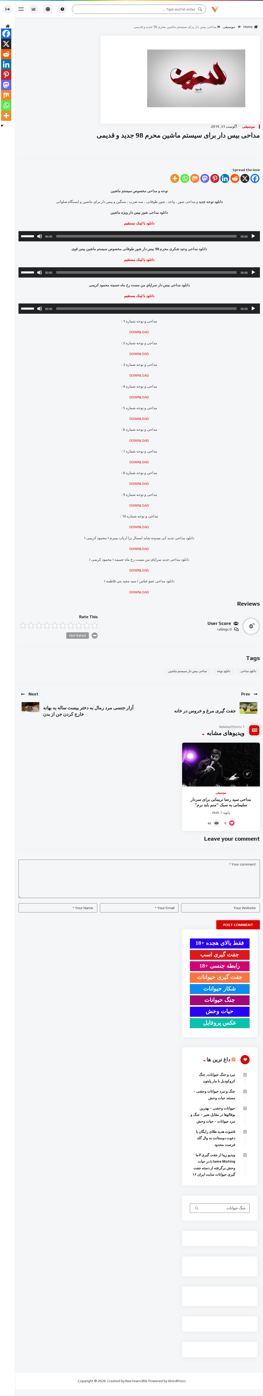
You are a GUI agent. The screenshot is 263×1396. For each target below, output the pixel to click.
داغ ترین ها (218, 1059)
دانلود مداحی (248, 671)
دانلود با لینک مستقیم (139, 260)
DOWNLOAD (139, 332)
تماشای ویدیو (196, 1208)
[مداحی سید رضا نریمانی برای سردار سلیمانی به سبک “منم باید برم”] (221, 765)
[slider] (28, 235)
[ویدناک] (235, 9)
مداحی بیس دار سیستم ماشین (187, 671)
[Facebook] (254, 178)
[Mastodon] (204, 178)
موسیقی (229, 27)
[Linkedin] (224, 178)
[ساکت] (39, 236)
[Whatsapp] (184, 178)
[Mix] (194, 178)
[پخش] (253, 236)
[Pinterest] (214, 178)
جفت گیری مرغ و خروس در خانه (205, 710)
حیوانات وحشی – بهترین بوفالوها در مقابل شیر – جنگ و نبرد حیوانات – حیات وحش (213, 1114)
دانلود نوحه (223, 671)
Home (248, 27)
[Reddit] (234, 178)
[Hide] (2, 126)
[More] (174, 178)
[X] (244, 178)
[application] (139, 236)
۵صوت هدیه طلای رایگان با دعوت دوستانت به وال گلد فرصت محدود (215, 1138)
